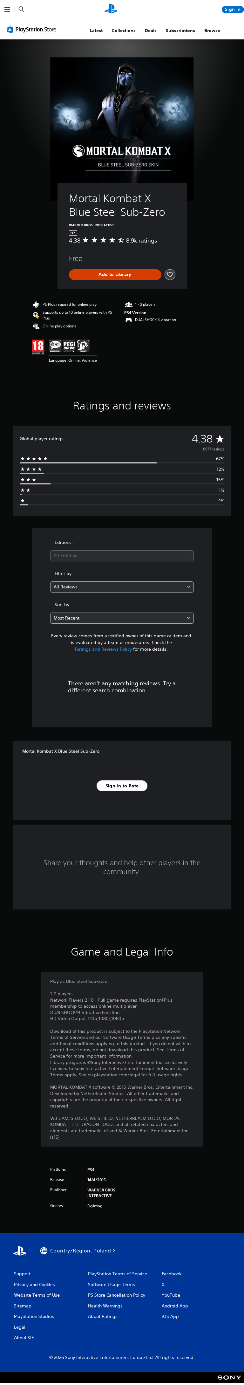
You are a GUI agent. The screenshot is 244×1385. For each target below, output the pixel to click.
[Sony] (229, 1381)
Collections (124, 30)
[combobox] (121, 555)
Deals (151, 30)
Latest (96, 30)
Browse (212, 30)
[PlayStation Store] (33, 29)
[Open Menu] (7, 9)
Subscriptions (180, 30)
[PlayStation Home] (111, 9)
